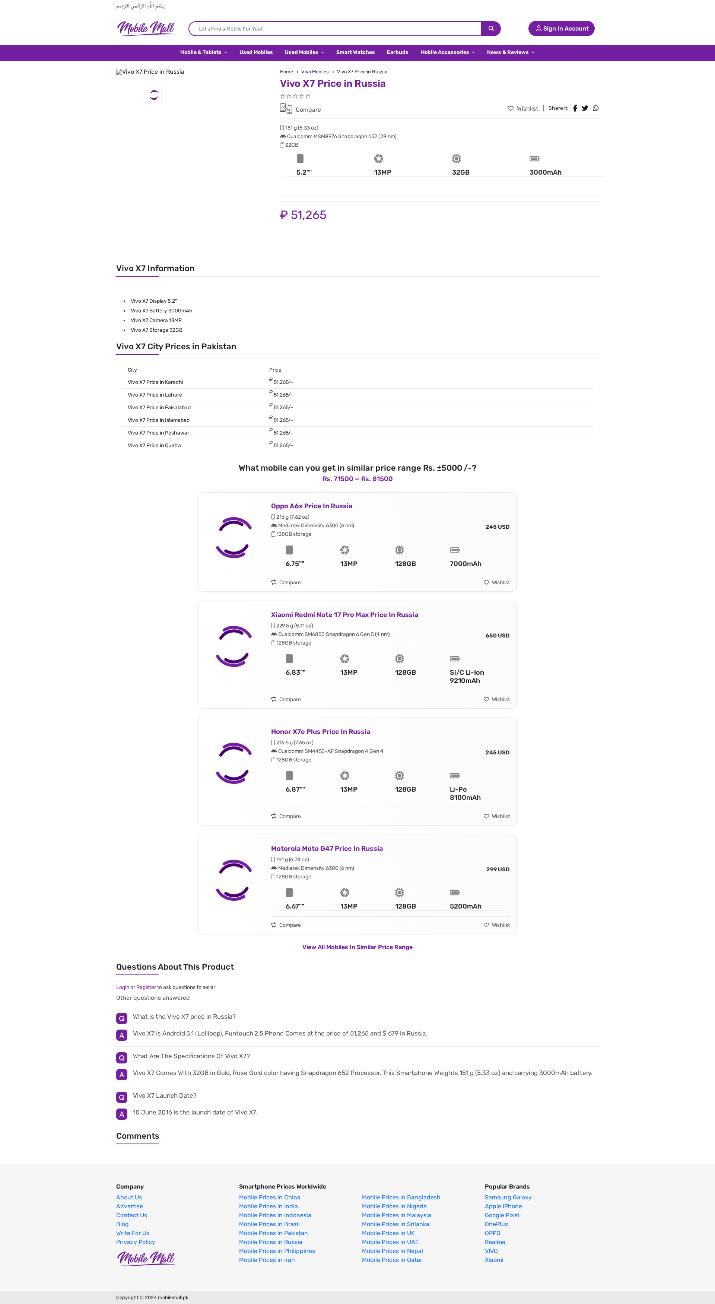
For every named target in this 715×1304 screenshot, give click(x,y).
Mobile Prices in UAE (390, 1242)
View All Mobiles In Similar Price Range (357, 947)
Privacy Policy (135, 1242)
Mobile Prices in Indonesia (275, 1215)
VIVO (491, 1251)
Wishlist (526, 108)
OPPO (492, 1233)
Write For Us (132, 1233)
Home (286, 71)
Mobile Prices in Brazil (269, 1224)
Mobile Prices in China (270, 1197)
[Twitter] (585, 108)
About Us (129, 1197)
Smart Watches (355, 52)
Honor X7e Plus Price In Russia (320, 732)
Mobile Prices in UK (388, 1233)
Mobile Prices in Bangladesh (401, 1197)
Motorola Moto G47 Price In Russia (327, 849)
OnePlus (496, 1224)
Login (122, 987)
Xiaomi (494, 1260)
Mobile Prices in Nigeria (394, 1206)
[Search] (491, 28)
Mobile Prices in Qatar (392, 1260)
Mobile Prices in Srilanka (395, 1224)
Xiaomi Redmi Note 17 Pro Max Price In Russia (344, 615)
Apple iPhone (503, 1206)
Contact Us (131, 1215)
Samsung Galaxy (508, 1197)
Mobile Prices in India (268, 1206)
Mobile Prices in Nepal (392, 1251)
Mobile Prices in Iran (267, 1260)
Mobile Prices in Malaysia (396, 1215)
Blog (122, 1224)
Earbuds (398, 52)
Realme (495, 1242)
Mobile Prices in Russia (270, 1242)
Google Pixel (502, 1215)
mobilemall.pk (173, 1297)
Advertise (129, 1206)
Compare (307, 109)
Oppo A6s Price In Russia (311, 506)
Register (146, 987)
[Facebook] (575, 108)
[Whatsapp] (596, 108)
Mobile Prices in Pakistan (273, 1233)
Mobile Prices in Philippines (277, 1251)
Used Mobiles (256, 52)
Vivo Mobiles (315, 71)
